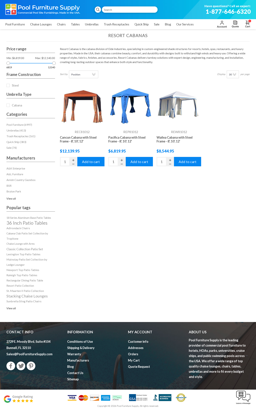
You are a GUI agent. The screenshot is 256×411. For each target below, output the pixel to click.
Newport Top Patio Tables (22, 270)
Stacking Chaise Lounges (27, 296)
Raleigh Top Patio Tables (21, 275)
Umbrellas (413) (16, 130)
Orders (133, 354)
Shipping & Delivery (81, 348)
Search (98, 9)
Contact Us (75, 373)
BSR (8, 185)
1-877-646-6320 (228, 11)
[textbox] (130, 9)
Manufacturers (78, 360)
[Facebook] (10, 366)
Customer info (138, 341)
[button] (243, 404)
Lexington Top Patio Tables (23, 254)
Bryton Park (13, 191)
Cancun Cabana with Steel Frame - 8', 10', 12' (78, 139)
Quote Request (235, 24)
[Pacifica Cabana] (130, 106)
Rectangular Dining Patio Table (24, 280)
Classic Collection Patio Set (24, 249)
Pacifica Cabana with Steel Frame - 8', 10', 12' (127, 139)
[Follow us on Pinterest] (31, 366)
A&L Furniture (14, 174)
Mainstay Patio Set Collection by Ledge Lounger (26, 262)
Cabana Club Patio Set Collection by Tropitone (27, 236)
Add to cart (91, 162)
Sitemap (73, 379)
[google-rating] (18, 400)
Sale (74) (11, 147)
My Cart (134, 360)
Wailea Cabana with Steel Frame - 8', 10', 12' (175, 139)
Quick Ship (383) (16, 142)
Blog (70, 367)
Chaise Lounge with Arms (20, 243)
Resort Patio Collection (20, 285)
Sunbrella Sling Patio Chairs (23, 301)
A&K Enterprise (15, 168)
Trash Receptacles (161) (20, 136)
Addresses (135, 348)
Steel (15, 85)
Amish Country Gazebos (21, 179)
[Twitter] (21, 366)
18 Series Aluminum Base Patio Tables (28, 217)
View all (11, 198)
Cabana (17, 105)
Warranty (74, 354)
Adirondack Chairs (18, 228)
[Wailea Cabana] (179, 106)
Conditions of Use (80, 341)
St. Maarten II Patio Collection (25, 290)
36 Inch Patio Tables (27, 223)
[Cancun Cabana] (82, 106)
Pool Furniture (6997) (19, 124)
